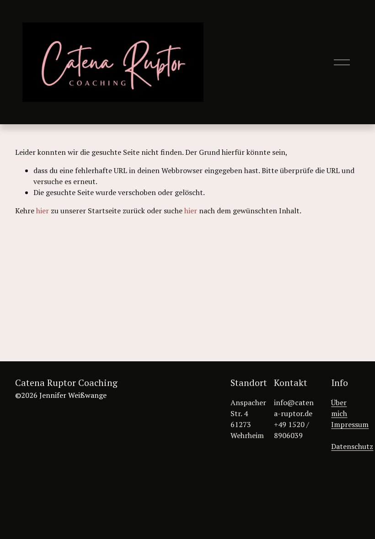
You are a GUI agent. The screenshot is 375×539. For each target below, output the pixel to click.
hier (42, 211)
